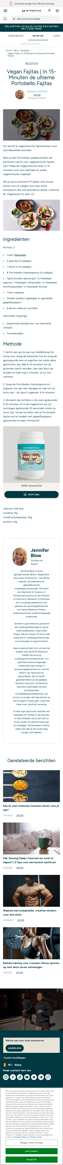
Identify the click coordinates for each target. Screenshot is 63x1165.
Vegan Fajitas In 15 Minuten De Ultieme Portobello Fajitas (31, 54)
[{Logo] (31, 11)
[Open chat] (48, 1077)
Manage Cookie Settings (31, 1143)
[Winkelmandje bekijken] (57, 11)
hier (48, 701)
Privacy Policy (20, 1137)
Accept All (31, 1159)
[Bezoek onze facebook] (13, 1077)
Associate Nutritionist (25, 578)
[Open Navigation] (5, 10)
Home (9, 50)
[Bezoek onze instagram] (6, 1077)
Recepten (38, 36)
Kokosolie (20, 255)
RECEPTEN (31, 63)
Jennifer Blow (40, 553)
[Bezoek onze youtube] (27, 1077)
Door (37, 95)
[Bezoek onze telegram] (41, 1077)
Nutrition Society (24, 683)
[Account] (49, 11)
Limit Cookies (31, 1151)
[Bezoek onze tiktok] (20, 1077)
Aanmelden (14, 1048)
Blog (16, 50)
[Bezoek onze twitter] (34, 1077)
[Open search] (5, 18)
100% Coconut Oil (31, 485)
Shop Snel (34, 494)
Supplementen (15, 36)
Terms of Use (36, 1137)
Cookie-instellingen (14, 1057)
